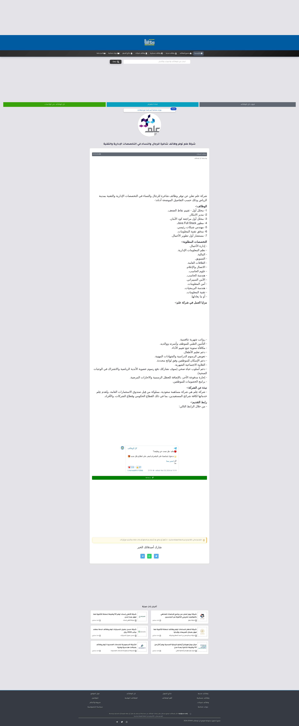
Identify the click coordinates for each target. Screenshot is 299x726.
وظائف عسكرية (203, 698)
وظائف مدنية (203, 694)
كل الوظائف (131, 694)
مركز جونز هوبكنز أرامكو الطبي (185, 651)
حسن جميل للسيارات (127, 635)
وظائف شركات (203, 703)
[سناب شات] (126, 722)
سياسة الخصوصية (95, 707)
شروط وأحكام (95, 703)
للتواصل (95, 698)
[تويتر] (121, 722)
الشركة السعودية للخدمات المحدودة (123, 651)
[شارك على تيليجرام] (142, 556)
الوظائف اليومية (131, 698)
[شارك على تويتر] (156, 556)
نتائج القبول (167, 694)
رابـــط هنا (148, 478)
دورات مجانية (203, 707)
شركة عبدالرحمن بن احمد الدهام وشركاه (182, 635)
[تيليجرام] (116, 722)
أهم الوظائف (167, 698)
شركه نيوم (191, 620)
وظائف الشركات (201, 154)
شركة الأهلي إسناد (129, 620)
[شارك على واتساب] (149, 556)
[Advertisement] (149, 17)
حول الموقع (95, 694)
